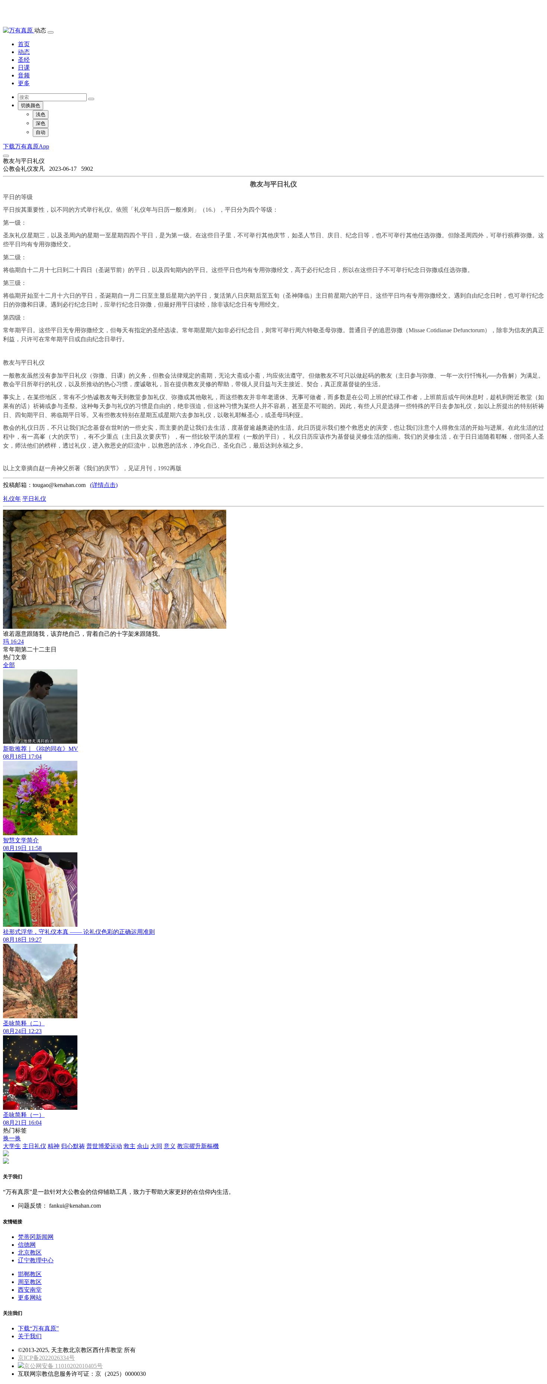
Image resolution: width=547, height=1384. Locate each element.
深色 (40, 123)
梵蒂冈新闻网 (36, 1237)
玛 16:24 (13, 641)
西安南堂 (30, 1290)
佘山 (143, 1146)
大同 (156, 1146)
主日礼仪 (34, 1146)
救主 (129, 1146)
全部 (9, 665)
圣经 (24, 60)
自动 (40, 132)
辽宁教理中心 (36, 1260)
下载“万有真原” (38, 1328)
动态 (24, 52)
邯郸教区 (30, 1274)
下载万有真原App (26, 146)
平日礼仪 (34, 499)
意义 (170, 1146)
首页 (24, 44)
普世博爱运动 (104, 1146)
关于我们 (30, 1336)
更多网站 (30, 1297)
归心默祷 (73, 1146)
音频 (24, 75)
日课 (24, 67)
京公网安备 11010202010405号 (63, 1366)
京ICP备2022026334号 (46, 1358)
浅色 (40, 114)
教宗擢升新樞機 (198, 1146)
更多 (24, 83)
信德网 (27, 1245)
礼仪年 (12, 499)
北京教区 (30, 1252)
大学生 (12, 1146)
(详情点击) (104, 485)
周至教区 (30, 1282)
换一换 (12, 1138)
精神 (54, 1146)
